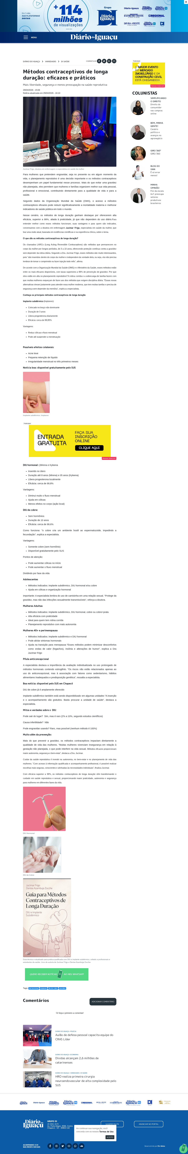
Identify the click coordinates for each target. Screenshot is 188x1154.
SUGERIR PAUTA (112, 1124)
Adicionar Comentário (103, 1001)
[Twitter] (104, 61)
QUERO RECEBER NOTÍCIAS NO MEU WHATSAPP (57, 974)
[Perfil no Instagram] (56, 1146)
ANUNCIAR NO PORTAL (149, 1124)
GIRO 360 (155, 153)
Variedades (50, 61)
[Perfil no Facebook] (50, 1146)
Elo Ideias (161, 1146)
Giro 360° (156, 150)
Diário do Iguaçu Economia (66, 1054)
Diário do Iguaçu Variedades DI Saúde (71, 1073)
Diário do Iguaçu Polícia (65, 1031)
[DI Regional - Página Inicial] (23, 1102)
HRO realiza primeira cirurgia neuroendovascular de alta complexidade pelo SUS (85, 1080)
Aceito (110, 1137)
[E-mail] (114, 61)
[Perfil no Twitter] (63, 1146)
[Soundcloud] (81, 1146)
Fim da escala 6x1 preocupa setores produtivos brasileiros (157, 197)
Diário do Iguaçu (31, 61)
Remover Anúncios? (109, 458)
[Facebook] (99, 61)
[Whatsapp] (109, 61)
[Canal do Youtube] (69, 1146)
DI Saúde (65, 61)
